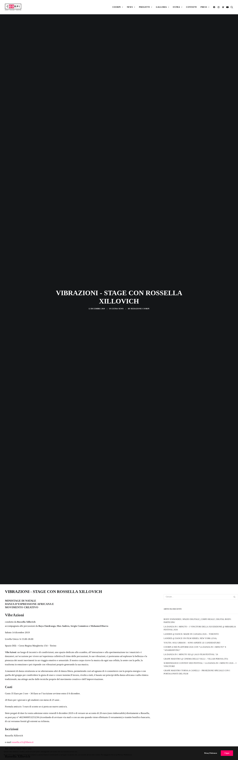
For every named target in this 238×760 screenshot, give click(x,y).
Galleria (161, 7)
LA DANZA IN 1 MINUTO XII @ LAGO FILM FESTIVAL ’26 (191, 654)
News (130, 7)
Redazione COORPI (140, 309)
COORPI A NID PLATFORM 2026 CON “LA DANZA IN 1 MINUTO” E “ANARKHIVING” (195, 648)
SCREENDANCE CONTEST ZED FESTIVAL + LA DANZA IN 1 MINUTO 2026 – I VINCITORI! (200, 664)
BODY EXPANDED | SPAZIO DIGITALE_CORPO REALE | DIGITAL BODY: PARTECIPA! (197, 620)
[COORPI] (13, 7)
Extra (176, 7)
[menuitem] (117, 7)
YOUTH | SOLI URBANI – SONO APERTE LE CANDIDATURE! (192, 643)
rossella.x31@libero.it (22, 742)
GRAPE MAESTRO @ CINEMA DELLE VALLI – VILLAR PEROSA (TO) (196, 659)
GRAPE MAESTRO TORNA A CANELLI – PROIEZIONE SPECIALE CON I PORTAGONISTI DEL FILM (197, 672)
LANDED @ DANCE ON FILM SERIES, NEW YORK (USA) (190, 638)
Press (204, 7)
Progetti (144, 7)
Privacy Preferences (210, 753)
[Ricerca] (201, 596)
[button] (214, 7)
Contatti (191, 7)
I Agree (227, 753)
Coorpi (116, 7)
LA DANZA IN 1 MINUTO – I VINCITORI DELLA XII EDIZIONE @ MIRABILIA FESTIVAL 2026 (200, 628)
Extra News (118, 309)
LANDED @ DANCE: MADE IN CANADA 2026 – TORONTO (191, 634)
